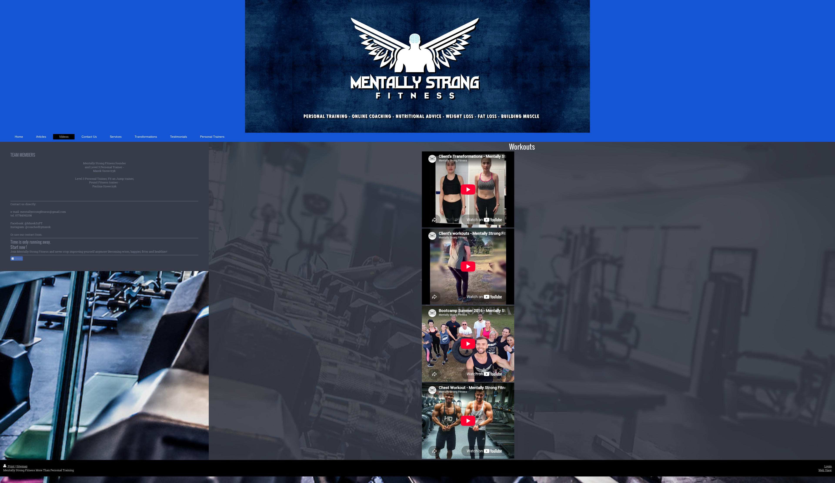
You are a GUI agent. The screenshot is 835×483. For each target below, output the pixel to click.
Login (828, 466)
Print (11, 466)
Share (18, 258)
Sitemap (21, 466)
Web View (825, 470)
